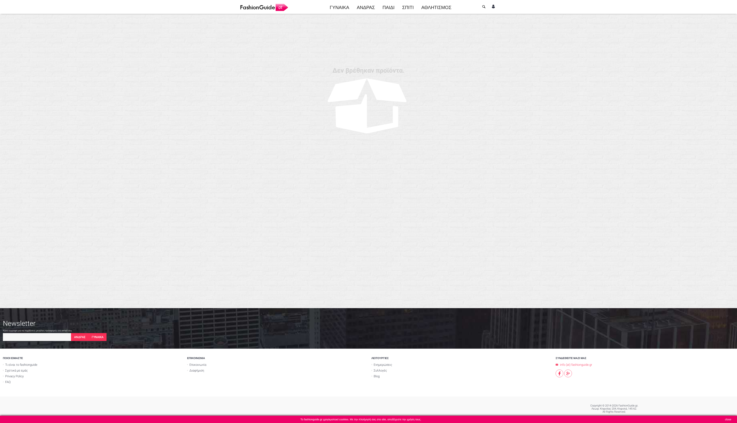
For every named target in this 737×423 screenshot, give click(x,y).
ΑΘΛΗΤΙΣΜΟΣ (436, 6)
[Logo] (264, 7)
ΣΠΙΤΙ (408, 6)
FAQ (8, 382)
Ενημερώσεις (383, 365)
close (728, 419)
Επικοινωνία (197, 365)
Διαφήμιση (196, 370)
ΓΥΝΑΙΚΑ (339, 6)
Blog (377, 376)
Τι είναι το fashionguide (21, 365)
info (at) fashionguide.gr (576, 365)
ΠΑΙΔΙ (389, 6)
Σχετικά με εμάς (16, 370)
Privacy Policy (14, 376)
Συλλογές (380, 370)
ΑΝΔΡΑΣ (366, 6)
